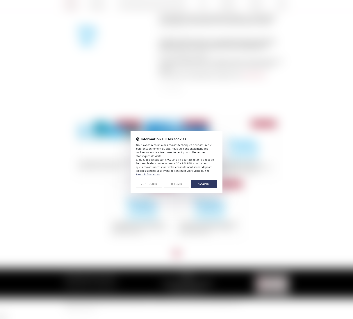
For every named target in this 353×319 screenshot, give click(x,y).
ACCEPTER (204, 183)
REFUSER (176, 184)
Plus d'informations (148, 174)
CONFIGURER (149, 184)
